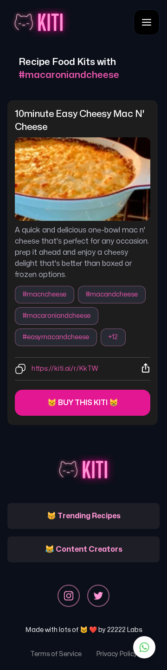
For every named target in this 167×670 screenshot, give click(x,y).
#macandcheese (112, 294)
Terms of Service (56, 654)
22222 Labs (124, 630)
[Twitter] (98, 596)
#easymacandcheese (56, 337)
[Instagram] (69, 596)
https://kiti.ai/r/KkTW (65, 369)
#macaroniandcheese (56, 316)
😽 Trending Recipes (84, 516)
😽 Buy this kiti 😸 (82, 402)
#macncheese (44, 294)
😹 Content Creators (83, 549)
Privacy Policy (116, 654)
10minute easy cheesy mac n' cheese (80, 120)
